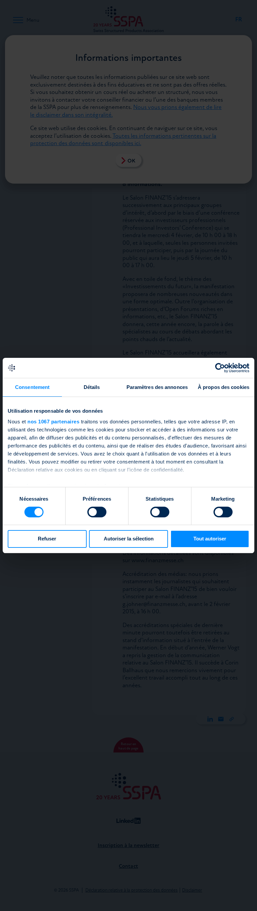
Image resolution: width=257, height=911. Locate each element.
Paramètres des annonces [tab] (157, 387)
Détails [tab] (92, 387)
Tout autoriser (209, 538)
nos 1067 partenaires (53, 421)
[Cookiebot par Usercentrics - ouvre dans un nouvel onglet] (220, 368)
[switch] (96, 512)
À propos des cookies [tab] (223, 387)
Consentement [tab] (32, 387)
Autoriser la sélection (129, 538)
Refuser (47, 538)
